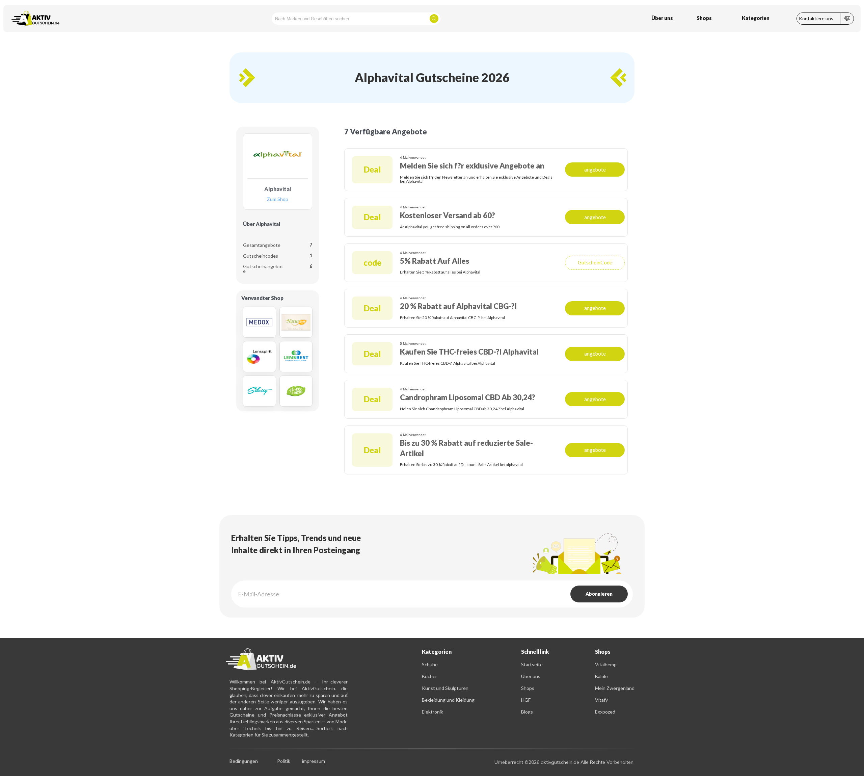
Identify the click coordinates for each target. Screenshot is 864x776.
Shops (527, 688)
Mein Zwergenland (614, 688)
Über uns (530, 676)
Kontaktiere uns (816, 18)
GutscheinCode (595, 262)
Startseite (532, 664)
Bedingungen (244, 761)
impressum (313, 761)
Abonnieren (599, 594)
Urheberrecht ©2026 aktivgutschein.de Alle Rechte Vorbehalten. (564, 762)
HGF (526, 700)
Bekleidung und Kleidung (448, 700)
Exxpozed (605, 712)
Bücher (429, 676)
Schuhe (430, 664)
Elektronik (432, 712)
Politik (283, 761)
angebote (595, 169)
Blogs (527, 712)
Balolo (601, 676)
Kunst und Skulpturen (445, 688)
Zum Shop (277, 199)
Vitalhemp (606, 664)
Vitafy (601, 700)
